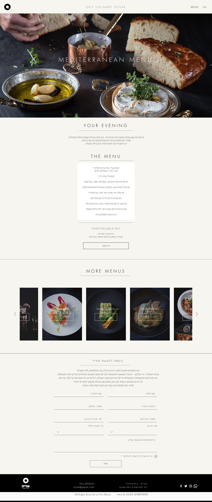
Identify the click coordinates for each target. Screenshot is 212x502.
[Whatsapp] (195, 486)
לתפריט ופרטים (150, 316)
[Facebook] (181, 486)
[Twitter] (186, 486)
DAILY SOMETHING (137, 494)
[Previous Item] (197, 314)
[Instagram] (190, 486)
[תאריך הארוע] (100, 419)
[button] (106, 245)
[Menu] (204, 7)
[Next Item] (15, 314)
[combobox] (132, 432)
